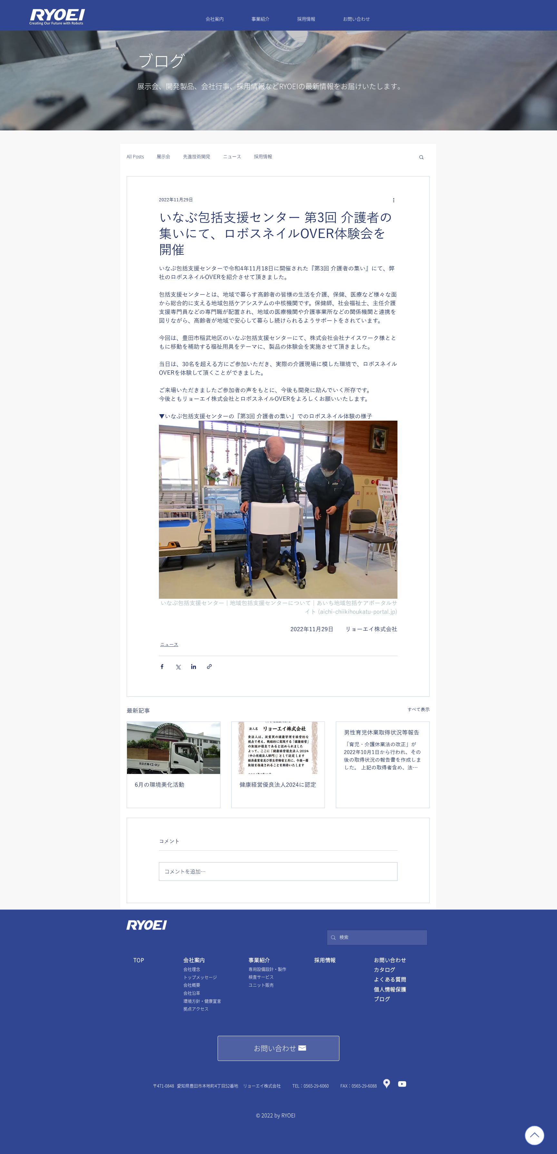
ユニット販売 (261, 985)
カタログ (385, 969)
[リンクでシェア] (209, 666)
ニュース (232, 156)
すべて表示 (418, 709)
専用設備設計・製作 (267, 969)
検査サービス (261, 977)
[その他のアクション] (393, 200)
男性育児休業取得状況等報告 (381, 732)
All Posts (135, 156)
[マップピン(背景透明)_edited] (387, 1084)
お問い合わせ (390, 960)
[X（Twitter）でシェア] (178, 666)
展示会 (163, 156)
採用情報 (263, 156)
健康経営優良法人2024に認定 (277, 784)
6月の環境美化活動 (159, 784)
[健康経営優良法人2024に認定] (278, 748)
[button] (421, 156)
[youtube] (402, 1084)
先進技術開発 (196, 156)
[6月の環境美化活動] (173, 748)
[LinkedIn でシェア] (194, 666)
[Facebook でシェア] (162, 666)
